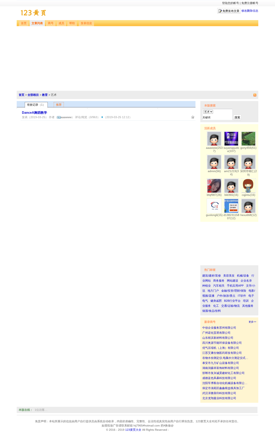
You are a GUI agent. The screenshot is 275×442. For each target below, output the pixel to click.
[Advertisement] (137, 56)
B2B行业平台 (232, 300)
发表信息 (86, 23)
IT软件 (242, 295)
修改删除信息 (249, 10)
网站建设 (232, 280)
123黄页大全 (133, 429)
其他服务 (247, 305)
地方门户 (213, 290)
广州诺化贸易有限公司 (216, 332)
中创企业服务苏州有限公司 (219, 327)
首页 (24, 23)
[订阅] (254, 95)
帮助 (72, 23)
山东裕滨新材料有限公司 (217, 337)
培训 (246, 300)
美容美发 (229, 275)
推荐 (59, 104)
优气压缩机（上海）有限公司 (220, 347)
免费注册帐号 (249, 3)
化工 (216, 305)
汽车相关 (218, 285)
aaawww (66, 117)
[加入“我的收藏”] (192, 117)
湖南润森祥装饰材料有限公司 (220, 368)
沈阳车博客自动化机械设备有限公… (224, 383)
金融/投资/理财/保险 (233, 290)
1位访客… (41, 409)
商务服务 (218, 280)
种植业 (206, 285)
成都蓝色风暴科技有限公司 (219, 378)
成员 (61, 23)
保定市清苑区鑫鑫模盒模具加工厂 (223, 388)
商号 (51, 23)
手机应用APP (235, 285)
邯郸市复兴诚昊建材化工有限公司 (223, 373)
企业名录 (246, 280)
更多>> (252, 321)
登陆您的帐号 (230, 3)
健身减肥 (216, 300)
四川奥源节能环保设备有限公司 (222, 342)
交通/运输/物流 (230, 305)
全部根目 (33, 94)
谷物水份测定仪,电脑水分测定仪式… (225, 357)
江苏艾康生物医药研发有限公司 (222, 352)
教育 (45, 94)
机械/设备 (243, 275)
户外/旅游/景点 (226, 295)
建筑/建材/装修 (211, 275)
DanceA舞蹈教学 (34, 112)
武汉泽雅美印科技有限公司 (219, 393)
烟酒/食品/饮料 (211, 310)
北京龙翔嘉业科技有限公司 (219, 398)
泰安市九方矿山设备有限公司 (220, 363)
